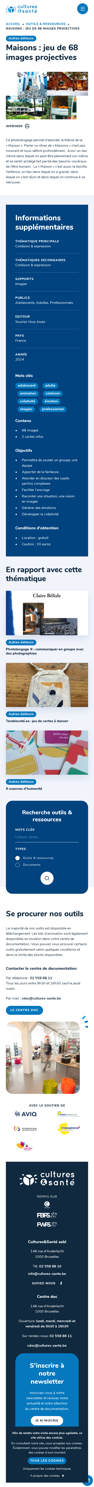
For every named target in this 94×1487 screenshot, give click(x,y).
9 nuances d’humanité (24, 789)
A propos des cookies (45, 1476)
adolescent (27, 385)
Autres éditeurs (21, 38)
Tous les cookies (47, 1460)
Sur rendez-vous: (47, 1336)
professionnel (53, 409)
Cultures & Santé (47, 1178)
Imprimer (14, 126)
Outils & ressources (46, 24)
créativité (27, 401)
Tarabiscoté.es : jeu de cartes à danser (37, 721)
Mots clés (25, 830)
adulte (50, 385)
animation (28, 393)
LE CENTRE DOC (24, 1010)
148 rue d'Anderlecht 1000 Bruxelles (47, 1254)
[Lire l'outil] (47, 613)
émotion (51, 401)
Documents (32, 865)
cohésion (53, 393)
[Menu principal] (82, 8)
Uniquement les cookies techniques (47, 1469)
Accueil (13, 24)
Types (20, 849)
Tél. (47, 1266)
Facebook (61, 1283)
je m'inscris (47, 1420)
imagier (26, 409)
